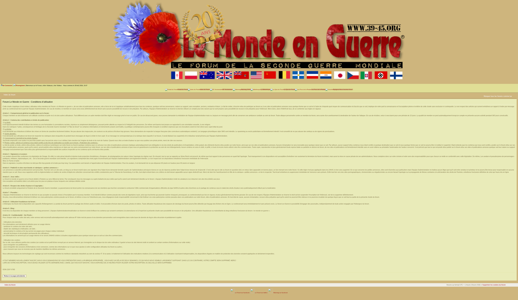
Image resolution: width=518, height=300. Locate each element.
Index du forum (9, 95)
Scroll (507, 292)
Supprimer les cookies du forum (494, 285)
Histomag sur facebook (280, 292)
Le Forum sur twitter (261, 292)
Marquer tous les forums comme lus (498, 96)
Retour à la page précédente (14, 276)
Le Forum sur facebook (242, 292)
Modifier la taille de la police (515, 94)
